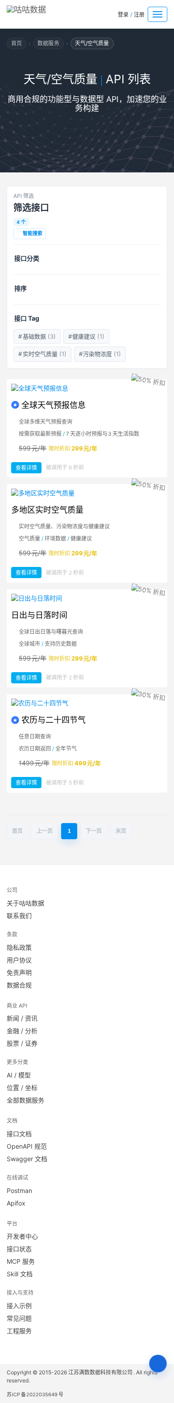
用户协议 (19, 960)
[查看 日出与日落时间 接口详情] (87, 598)
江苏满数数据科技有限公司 (100, 1372)
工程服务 (19, 1330)
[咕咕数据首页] (39, 12)
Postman (19, 1190)
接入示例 (19, 1305)
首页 (16, 43)
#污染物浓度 (100, 353)
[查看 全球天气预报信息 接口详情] (87, 388)
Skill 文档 (20, 1274)
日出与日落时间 (39, 615)
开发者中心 (22, 1236)
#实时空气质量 (42, 353)
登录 (123, 14)
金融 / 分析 (22, 1030)
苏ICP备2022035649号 (35, 1394)
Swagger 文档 (27, 1159)
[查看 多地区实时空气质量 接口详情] (87, 493)
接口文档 (19, 1133)
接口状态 (19, 1249)
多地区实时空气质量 (47, 510)
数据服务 (48, 43)
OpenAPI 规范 (27, 1146)
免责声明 (19, 972)
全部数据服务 (25, 1100)
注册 (139, 14)
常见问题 (19, 1318)
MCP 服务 (21, 1261)
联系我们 (19, 915)
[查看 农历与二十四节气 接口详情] (87, 703)
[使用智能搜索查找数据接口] (158, 1364)
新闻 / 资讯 (22, 1018)
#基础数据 (37, 336)
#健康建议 (86, 336)
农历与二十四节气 (53, 720)
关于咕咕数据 (25, 903)
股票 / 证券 (22, 1043)
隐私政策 (19, 947)
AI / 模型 (19, 1075)
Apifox (16, 1203)
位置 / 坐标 (22, 1087)
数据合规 (19, 985)
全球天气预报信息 (53, 405)
